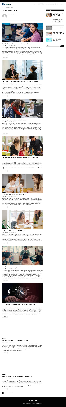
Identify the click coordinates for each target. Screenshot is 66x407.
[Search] (63, 1)
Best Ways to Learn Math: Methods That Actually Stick (58, 27)
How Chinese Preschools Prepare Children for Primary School (17, 267)
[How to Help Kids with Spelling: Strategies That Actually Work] (49, 34)
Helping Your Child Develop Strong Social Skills (13, 194)
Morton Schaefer (11, 14)
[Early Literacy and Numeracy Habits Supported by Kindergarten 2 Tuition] (49, 15)
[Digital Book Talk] (7, 4)
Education (34, 3)
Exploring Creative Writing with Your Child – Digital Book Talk (17, 376)
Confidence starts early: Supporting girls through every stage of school (20, 157)
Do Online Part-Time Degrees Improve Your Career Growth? (16, 44)
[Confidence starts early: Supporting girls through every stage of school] (22, 146)
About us (36, 400)
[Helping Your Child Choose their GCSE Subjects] (22, 219)
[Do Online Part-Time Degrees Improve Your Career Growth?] (22, 32)
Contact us (30, 400)
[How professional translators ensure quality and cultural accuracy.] (22, 293)
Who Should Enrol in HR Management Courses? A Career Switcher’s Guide (20, 81)
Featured (4, 338)
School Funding (41, 3)
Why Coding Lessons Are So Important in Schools (14, 120)
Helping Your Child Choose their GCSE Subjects (14, 230)
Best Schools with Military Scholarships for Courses (15, 340)
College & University (50, 3)
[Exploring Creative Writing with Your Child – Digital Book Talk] (22, 365)
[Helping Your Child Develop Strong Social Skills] (22, 183)
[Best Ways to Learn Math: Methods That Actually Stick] (49, 28)
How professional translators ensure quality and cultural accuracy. (18, 304)
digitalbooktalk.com (39, 403)
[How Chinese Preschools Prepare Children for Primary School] (22, 255)
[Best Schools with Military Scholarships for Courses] (22, 329)
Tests (62, 3)
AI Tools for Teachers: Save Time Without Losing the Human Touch (57, 39)
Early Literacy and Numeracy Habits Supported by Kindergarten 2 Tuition (58, 14)
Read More (5, 57)
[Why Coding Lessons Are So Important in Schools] (22, 108)
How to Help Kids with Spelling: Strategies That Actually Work (58, 33)
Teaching (57, 3)
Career (3, 79)
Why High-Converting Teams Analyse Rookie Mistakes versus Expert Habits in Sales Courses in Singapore (58, 21)
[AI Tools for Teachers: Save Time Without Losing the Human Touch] (49, 40)
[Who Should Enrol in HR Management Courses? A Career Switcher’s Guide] (22, 70)
